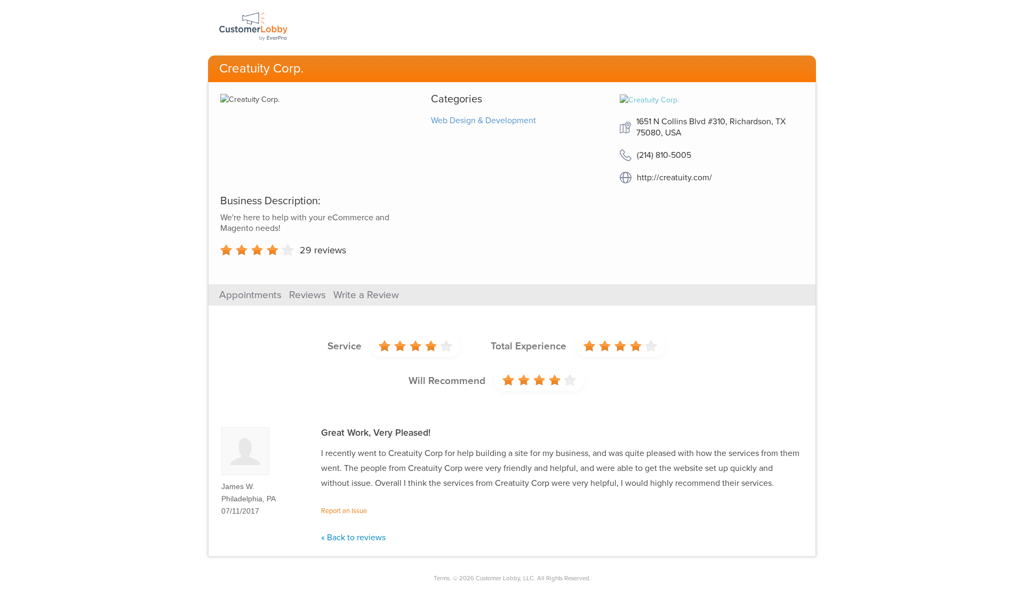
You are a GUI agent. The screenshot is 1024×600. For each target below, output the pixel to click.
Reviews (307, 295)
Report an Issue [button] (344, 511)
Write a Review (366, 295)
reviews (323, 250)
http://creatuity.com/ (674, 177)
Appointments (250, 295)
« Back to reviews (353, 537)
